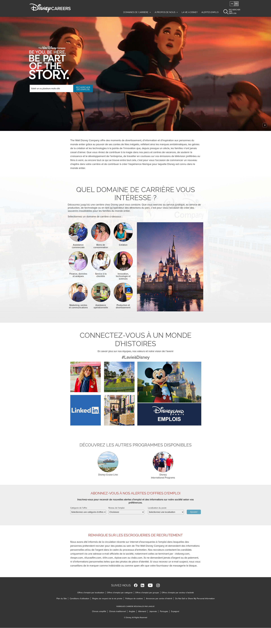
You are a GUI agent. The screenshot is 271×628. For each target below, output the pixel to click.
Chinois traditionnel (118, 611)
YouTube (150, 585)
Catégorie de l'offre (78, 508)
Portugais (165, 611)
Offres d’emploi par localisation (90, 592)
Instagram (158, 585)
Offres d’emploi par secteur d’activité (178, 592)
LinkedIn (142, 585)
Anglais (133, 611)
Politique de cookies (134, 598)
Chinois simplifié (100, 611)
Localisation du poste (157, 508)
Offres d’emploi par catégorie (120, 592)
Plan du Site (61, 598)
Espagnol (175, 611)
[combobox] (88, 512)
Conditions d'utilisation (80, 598)
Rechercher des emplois (83, 88)
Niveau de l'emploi (116, 508)
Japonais (153, 611)
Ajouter (193, 512)
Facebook (135, 585)
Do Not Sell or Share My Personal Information (195, 598)
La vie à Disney (190, 13)
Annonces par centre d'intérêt (160, 598)
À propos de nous (165, 12)
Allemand (143, 611)
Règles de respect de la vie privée (108, 598)
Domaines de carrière (135, 12)
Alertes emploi (209, 12)
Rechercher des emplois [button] (232, 11)
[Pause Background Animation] (265, 125)
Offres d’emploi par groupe (147, 592)
